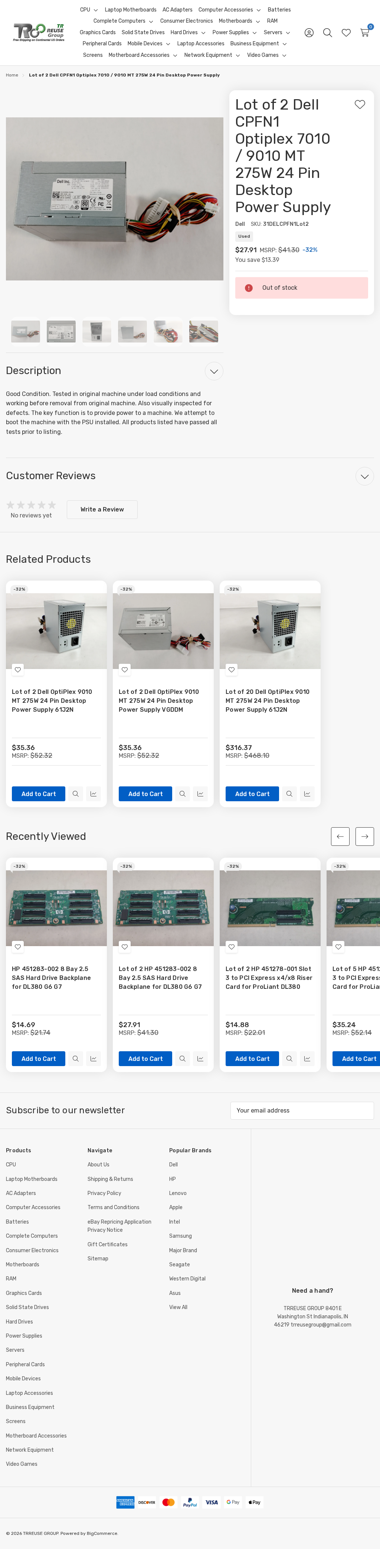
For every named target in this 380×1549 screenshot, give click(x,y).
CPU (11, 1165)
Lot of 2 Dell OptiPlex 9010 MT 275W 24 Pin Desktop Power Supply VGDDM (159, 700)
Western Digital (187, 1279)
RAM (11, 1279)
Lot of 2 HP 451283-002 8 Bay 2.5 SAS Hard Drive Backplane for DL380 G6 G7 (160, 977)
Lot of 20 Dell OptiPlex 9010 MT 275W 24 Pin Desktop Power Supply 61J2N (267, 700)
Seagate (179, 1264)
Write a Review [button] (102, 509)
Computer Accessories (33, 1207)
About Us (98, 1165)
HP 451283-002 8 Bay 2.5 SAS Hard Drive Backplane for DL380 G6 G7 (51, 977)
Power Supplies (24, 1336)
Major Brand (183, 1250)
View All (178, 1307)
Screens (16, 1421)
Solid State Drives (27, 1307)
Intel (174, 1222)
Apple (176, 1207)
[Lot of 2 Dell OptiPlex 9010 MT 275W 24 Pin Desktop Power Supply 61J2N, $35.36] (56, 631)
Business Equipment (30, 1407)
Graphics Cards (24, 1293)
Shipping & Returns (110, 1179)
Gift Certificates (108, 1244)
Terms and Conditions (114, 1207)
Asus (175, 1293)
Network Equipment (30, 1450)
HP (172, 1179)
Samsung (180, 1236)
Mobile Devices (23, 1379)
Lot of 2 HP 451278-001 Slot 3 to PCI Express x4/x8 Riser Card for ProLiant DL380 (269, 977)
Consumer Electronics (32, 1250)
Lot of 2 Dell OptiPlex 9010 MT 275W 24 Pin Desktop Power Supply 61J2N (52, 700)
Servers (15, 1350)
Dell (173, 1165)
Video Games (21, 1464)
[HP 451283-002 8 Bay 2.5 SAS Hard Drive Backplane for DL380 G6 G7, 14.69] (56, 908)
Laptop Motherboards (32, 1179)
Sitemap (98, 1259)
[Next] (365, 836)
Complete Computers (32, 1236)
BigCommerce (102, 1533)
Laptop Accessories (29, 1393)
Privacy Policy (104, 1193)
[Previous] (340, 836)
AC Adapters (21, 1193)
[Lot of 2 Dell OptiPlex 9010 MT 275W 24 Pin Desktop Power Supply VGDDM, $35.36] (163, 631)
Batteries (17, 1222)
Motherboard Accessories (36, 1436)
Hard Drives (19, 1322)
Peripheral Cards (25, 1364)
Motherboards (22, 1264)
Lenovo (178, 1193)
